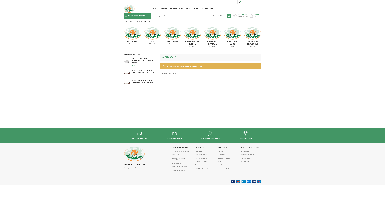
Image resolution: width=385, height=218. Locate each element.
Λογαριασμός (245, 158)
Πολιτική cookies (200, 172)
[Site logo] (129, 9)
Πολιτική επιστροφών (201, 165)
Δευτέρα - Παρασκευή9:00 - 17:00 (178, 159)
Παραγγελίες (245, 161)
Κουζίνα (220, 165)
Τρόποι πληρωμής (201, 158)
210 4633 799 (175, 155)
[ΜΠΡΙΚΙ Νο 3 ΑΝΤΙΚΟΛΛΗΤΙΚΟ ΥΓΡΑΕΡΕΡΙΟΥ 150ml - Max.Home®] (127, 73)
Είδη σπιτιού (222, 155)
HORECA (220, 151)
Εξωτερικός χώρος (224, 158)
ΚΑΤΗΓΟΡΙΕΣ (222, 148)
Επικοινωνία (245, 151)
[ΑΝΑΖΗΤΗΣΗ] (229, 16)
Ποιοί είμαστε (199, 151)
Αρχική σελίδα (128, 22)
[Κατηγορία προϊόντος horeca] (153, 36)
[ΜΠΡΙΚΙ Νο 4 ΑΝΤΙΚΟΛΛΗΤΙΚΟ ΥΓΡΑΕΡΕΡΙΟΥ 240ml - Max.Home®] (127, 83)
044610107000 (178, 170)
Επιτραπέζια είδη (223, 168)
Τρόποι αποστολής (201, 155)
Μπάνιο (220, 161)
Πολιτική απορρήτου (201, 168)
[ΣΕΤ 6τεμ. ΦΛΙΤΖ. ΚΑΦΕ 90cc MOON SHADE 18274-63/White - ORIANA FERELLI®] (127, 62)
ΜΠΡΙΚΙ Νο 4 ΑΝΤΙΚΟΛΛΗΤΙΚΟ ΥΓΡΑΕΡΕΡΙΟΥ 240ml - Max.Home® (143, 82)
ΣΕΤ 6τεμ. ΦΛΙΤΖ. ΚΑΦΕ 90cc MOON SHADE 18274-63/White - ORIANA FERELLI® (143, 61)
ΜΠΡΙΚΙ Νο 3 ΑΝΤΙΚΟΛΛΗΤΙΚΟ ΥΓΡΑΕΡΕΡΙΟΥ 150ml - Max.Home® (143, 72)
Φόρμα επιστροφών (247, 155)
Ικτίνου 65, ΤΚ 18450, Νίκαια (180, 151)
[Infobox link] (240, 16)
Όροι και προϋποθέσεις (202, 161)
